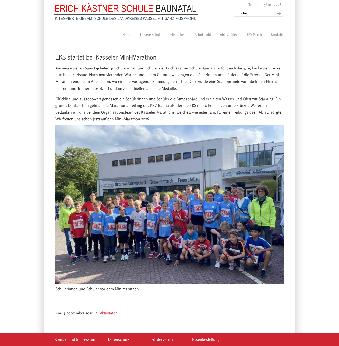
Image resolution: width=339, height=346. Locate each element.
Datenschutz (118, 339)
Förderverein (162, 339)
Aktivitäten (108, 313)
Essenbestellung (206, 339)
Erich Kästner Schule (126, 10)
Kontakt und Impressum (75, 339)
